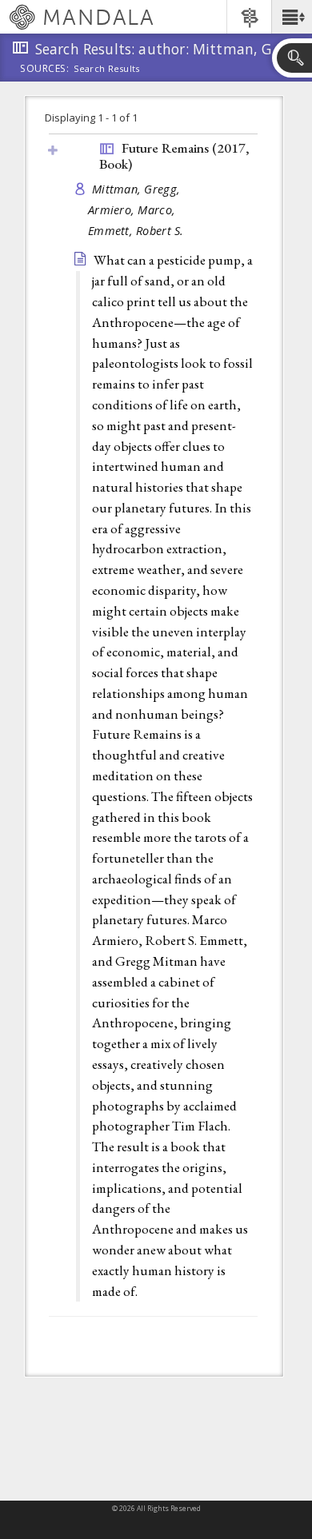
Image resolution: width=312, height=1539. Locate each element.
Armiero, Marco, (133, 209)
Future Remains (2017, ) (174, 156)
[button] (291, 17)
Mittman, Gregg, (137, 189)
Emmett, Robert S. (136, 230)
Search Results (107, 68)
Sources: (45, 69)
